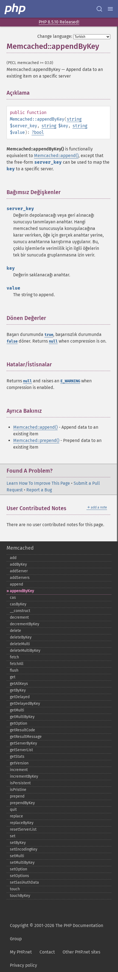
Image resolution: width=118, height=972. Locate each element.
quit (13, 809)
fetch (14, 657)
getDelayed (20, 697)
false (12, 341)
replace (16, 816)
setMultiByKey (22, 862)
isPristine (18, 789)
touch (15, 889)
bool (39, 132)
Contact (47, 952)
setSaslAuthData (24, 882)
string (74, 119)
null (53, 341)
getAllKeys (19, 683)
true (48, 334)
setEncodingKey (23, 849)
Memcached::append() (56, 155)
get (12, 677)
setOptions (19, 875)
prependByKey (22, 803)
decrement (19, 617)
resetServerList (23, 829)
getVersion (19, 763)
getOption (18, 723)
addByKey (18, 564)
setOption (18, 869)
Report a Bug (39, 489)
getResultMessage (26, 736)
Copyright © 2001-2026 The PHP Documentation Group (56, 932)
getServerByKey (23, 743)
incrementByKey (24, 776)
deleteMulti (20, 644)
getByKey (18, 690)
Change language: (54, 36)
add (13, 557)
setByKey (18, 842)
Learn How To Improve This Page (38, 483)
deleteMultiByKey (25, 650)
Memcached (20, 548)
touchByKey (20, 895)
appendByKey (22, 591)
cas (13, 597)
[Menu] (110, 8)
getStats (17, 756)
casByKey (18, 604)
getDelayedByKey (25, 703)
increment (19, 769)
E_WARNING (70, 381)
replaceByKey (21, 822)
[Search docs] (99, 8)
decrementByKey (24, 624)
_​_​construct (20, 610)
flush (14, 670)
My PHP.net (21, 952)
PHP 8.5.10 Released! (59, 22)
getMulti (17, 710)
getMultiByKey (22, 716)
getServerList (21, 750)
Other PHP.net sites (81, 952)
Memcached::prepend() (36, 440)
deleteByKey (21, 637)
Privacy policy (23, 965)
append (16, 584)
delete (15, 630)
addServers (20, 577)
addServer (19, 571)
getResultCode (22, 730)
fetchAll (16, 663)
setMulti (17, 856)
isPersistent (20, 783)
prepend (17, 796)
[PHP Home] (15, 9)
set (12, 836)
